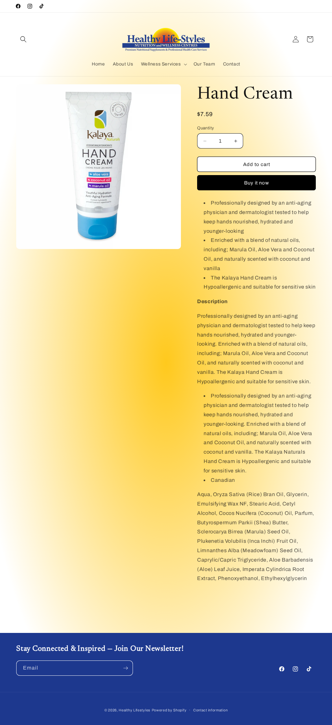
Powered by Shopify (169, 710)
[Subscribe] (125, 668)
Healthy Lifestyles (134, 710)
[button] (23, 39)
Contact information (210, 710)
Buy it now (256, 182)
